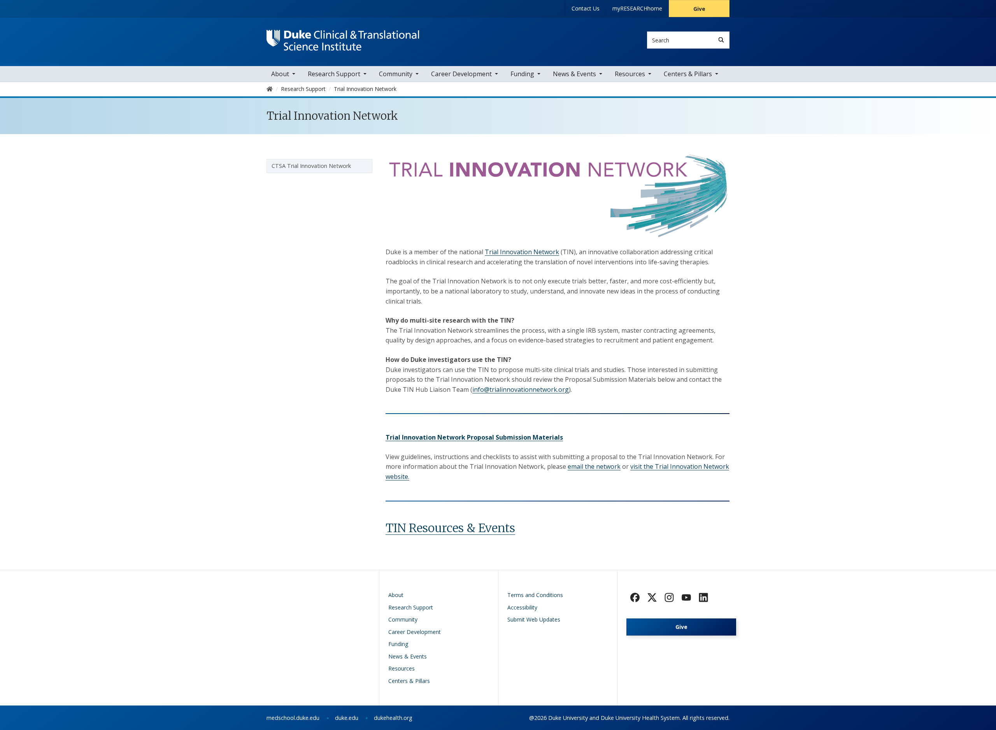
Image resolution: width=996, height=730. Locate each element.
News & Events (574, 74)
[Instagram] (669, 597)
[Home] (343, 37)
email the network (594, 466)
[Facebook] (635, 597)
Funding (522, 74)
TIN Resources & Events (450, 527)
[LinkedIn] (703, 597)
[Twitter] (652, 597)
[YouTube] (686, 597)
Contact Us (586, 8)
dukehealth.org (393, 717)
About (280, 74)
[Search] (721, 39)
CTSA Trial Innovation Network (311, 165)
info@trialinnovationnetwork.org (520, 389)
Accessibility (522, 607)
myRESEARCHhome (637, 8)
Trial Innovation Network (522, 252)
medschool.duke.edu (293, 717)
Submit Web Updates (533, 619)
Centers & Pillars (688, 74)
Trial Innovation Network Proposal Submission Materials (474, 437)
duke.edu (346, 717)
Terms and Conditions (535, 595)
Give (699, 8)
